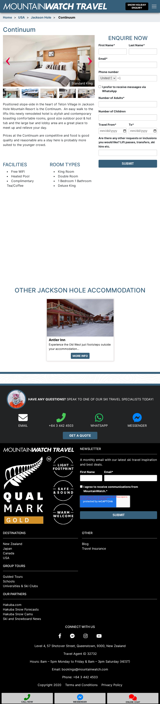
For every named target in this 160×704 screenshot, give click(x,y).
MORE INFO (80, 355)
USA (21, 17)
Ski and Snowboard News (22, 619)
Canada (8, 553)
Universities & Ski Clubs (20, 586)
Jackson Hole (41, 17)
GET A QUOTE (80, 435)
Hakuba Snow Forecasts (21, 609)
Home (7, 17)
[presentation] (8, 60)
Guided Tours (13, 577)
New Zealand (12, 544)
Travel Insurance (94, 548)
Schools (9, 581)
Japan (7, 548)
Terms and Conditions (81, 685)
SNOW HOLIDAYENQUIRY (137, 6)
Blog (85, 544)
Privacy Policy (111, 685)
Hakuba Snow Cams (18, 614)
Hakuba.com (12, 605)
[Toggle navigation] (154, 6)
